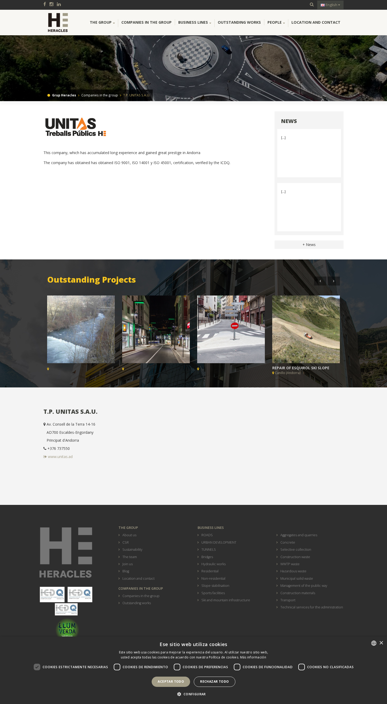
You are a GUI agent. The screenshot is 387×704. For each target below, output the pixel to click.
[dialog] (193, 670)
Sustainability (132, 549)
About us (129, 535)
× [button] (381, 643)
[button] (193, 694)
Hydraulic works (213, 564)
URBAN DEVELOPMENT (218, 542)
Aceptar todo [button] (171, 681)
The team (129, 557)
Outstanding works (239, 22)
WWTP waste (290, 564)
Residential (210, 571)
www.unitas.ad (60, 456)
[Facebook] (46, 5)
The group (101, 22)
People (274, 22)
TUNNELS (208, 549)
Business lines (193, 22)
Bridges (207, 557)
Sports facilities (213, 593)
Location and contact (315, 22)
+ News (309, 244)
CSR (125, 542)
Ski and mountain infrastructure (225, 600)
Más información (253, 657)
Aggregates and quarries (298, 535)
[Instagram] (52, 5)
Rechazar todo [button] (214, 681)
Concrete (287, 542)
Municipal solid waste (296, 578)
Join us (127, 564)
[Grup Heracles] (57, 22)
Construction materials (297, 593)
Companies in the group (146, 22)
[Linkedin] (60, 5)
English (331, 4)
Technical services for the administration (311, 607)
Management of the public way (303, 585)
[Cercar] (311, 5)
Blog (125, 571)
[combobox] (373, 643)
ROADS (207, 535)
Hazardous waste (293, 571)
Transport (287, 600)
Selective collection (295, 549)
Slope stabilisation (215, 585)
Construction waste (295, 557)
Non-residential (213, 578)
